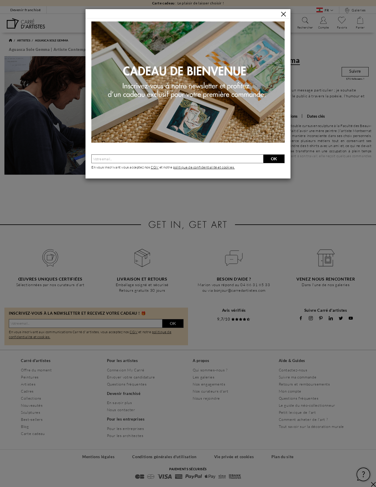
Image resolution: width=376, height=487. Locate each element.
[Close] (283, 14)
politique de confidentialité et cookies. (204, 167)
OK (274, 158)
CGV (155, 167)
